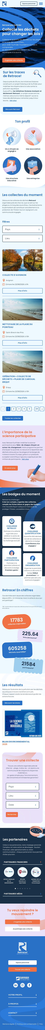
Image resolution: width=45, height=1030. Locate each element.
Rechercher (11, 814)
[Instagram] (22, 985)
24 (37, 409)
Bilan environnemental (16, 741)
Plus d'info (22, 291)
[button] (15, 888)
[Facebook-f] (29, 985)
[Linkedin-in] (15, 985)
